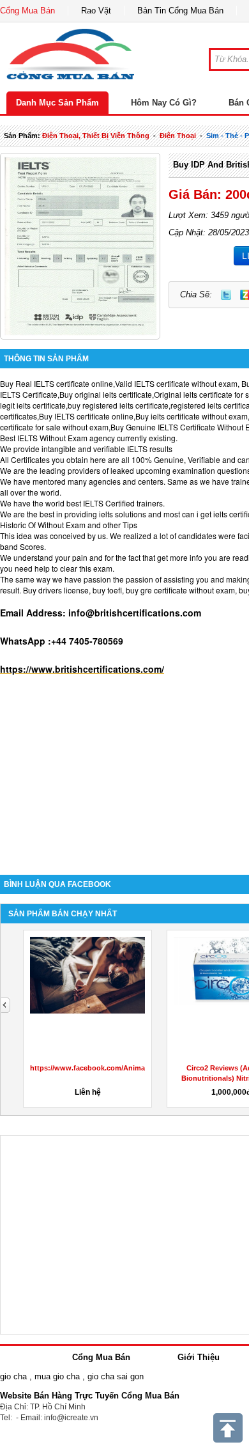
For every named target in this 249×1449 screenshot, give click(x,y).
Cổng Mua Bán (27, 10)
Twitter (226, 295)
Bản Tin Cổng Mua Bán (180, 10)
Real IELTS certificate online (64, 383)
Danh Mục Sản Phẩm (57, 102)
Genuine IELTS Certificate (170, 426)
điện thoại (178, 135)
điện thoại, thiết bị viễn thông (95, 135)
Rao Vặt (96, 10)
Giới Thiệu (198, 1357)
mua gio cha (57, 1376)
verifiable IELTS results (132, 448)
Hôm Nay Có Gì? (164, 102)
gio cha (13, 1376)
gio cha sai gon (115, 1376)
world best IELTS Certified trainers (104, 502)
